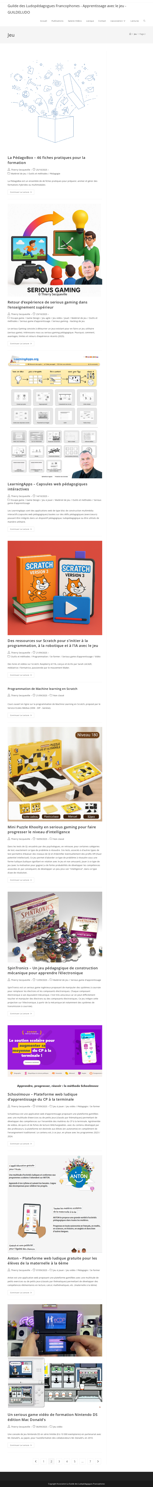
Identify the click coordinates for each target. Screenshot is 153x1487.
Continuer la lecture (22, 193)
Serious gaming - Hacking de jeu (68, 321)
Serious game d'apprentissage (35, 321)
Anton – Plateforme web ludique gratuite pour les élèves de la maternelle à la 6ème (52, 1261)
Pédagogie (55, 173)
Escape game (17, 318)
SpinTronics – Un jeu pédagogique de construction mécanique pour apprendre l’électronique (53, 970)
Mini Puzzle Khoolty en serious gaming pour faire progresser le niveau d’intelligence (52, 829)
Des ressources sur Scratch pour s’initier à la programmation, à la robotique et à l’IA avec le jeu (53, 643)
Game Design (33, 318)
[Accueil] (130, 34)
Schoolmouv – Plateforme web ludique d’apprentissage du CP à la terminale (42, 1097)
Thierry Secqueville (20, 169)
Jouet (66, 318)
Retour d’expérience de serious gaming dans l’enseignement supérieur (47, 305)
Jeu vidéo (57, 318)
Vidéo (97, 656)
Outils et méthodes (38, 173)
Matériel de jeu (18, 173)
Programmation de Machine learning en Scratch (42, 689)
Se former (55, 656)
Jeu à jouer (47, 500)
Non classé (58, 839)
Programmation (40, 656)
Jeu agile (46, 318)
